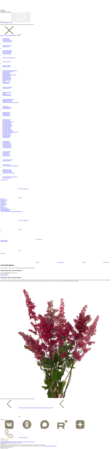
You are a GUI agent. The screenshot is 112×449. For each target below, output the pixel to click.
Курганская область (7, 82)
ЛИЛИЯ (5, 22)
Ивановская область (7, 65)
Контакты (2, 200)
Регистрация (31, 267)
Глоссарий (2, 205)
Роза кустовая (9, 22)
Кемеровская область (7, 75)
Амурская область (6, 39)
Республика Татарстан (7, 133)
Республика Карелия (7, 126)
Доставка (2, 202)
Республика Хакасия (7, 135)
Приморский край (6, 114)
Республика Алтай (6, 120)
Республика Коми (6, 127)
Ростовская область (6, 136)
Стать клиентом (3, 208)
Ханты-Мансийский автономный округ (11, 165)
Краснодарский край (7, 78)
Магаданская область (7, 92)
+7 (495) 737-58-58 (4, 179)
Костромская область (7, 77)
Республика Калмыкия (7, 125)
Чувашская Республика (7, 171)
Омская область (6, 106)
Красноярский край (7, 80)
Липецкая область (6, 88)
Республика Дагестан (7, 123)
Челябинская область (7, 169)
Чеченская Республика (7, 170)
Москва (2, 35)
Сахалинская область (7, 144)
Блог (1, 206)
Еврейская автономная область (9, 57)
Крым (4, 81)
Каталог (2, 198)
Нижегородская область (7, 100)
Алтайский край (6, 38)
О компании (3, 201)
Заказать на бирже (4, 275)
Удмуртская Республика (7, 159)
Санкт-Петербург (7, 35)
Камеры (19, 197)
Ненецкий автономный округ (9, 99)
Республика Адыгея (7, 119)
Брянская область (6, 46)
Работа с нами (3, 204)
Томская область (6, 153)
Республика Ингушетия (7, 124)
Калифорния (25, 188)
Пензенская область (7, 112)
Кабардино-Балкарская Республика (10, 70)
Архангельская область (7, 40)
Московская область (7, 94)
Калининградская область (8, 71)
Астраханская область (7, 41)
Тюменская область (6, 155)
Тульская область (6, 154)
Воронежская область (7, 53)
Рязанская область (6, 137)
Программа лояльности (5, 209)
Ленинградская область (7, 87)
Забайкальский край (7, 61)
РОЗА (1, 22)
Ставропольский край (7, 147)
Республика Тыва (6, 134)
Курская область (6, 83)
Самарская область (6, 141)
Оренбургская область (7, 107)
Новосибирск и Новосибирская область (11, 102)
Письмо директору (25, 441)
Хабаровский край (6, 164)
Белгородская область (7, 45)
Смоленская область (7, 146)
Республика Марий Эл (7, 128)
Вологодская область (7, 52)
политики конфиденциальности (50, 445)
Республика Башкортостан (8, 121)
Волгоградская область (7, 51)
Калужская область (6, 72)
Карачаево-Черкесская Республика (10, 74)
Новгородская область (7, 101)
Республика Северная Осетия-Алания (10, 132)
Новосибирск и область (15, 35)
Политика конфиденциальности (6, 441)
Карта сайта (32, 441)
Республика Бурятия (7, 122)
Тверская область (6, 152)
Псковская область (6, 115)
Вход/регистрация (11, 211)
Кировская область (6, 76)
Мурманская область (7, 95)
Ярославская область (7, 177)
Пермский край (6, 113)
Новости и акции (4, 199)
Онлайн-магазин (18, 211)
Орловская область (6, 108)
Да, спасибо (3, 12)
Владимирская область (7, 50)
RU (1, 230)
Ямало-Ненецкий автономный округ (10, 176)
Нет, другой (8, 12)
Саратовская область (7, 143)
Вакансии (2, 207)
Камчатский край (6, 73)
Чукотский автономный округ (9, 172)
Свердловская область (7, 145)
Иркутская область (6, 66)
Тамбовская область (7, 151)
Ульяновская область (7, 160)
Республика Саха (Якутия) (8, 131)
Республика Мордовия (7, 129)
